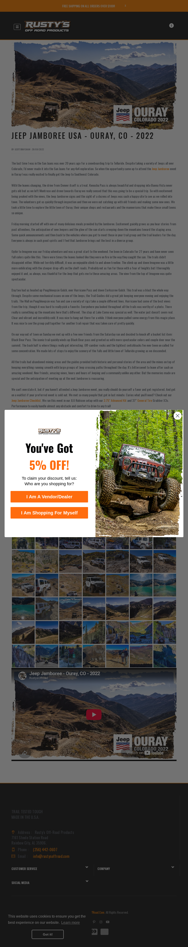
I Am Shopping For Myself (49, 512)
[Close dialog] (178, 416)
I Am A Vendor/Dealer (49, 496)
